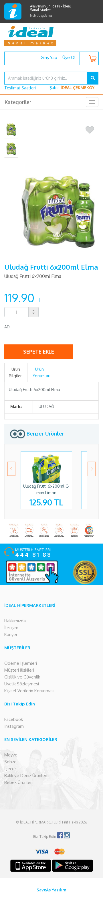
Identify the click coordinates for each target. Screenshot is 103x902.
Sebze (10, 761)
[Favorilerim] (90, 130)
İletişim (11, 627)
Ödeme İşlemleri (20, 663)
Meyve (10, 755)
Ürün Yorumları (41, 372)
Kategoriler (18, 102)
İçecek (10, 768)
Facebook (13, 719)
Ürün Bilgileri (16, 372)
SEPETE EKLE (38, 351)
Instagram (14, 726)
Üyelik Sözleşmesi (21, 684)
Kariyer (10, 634)
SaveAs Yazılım (51, 889)
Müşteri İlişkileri (19, 670)
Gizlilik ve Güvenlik (22, 677)
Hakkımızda (15, 620)
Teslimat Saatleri (20, 87)
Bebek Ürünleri (18, 782)
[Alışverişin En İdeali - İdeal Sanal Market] (51, 36)
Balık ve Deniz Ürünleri (25, 775)
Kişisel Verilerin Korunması (29, 690)
